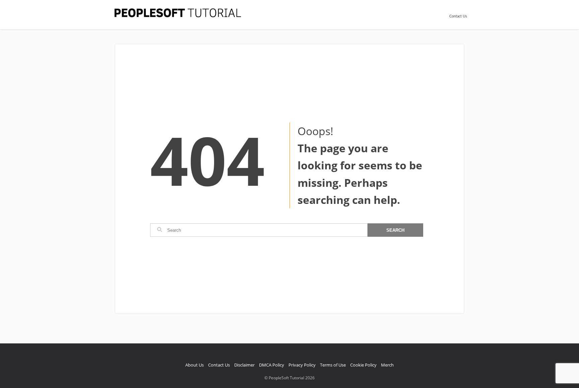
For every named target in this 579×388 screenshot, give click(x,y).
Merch (387, 365)
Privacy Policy (302, 365)
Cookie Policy (363, 365)
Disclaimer (244, 365)
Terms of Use (333, 365)
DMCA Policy (271, 365)
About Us (194, 365)
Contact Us (458, 16)
